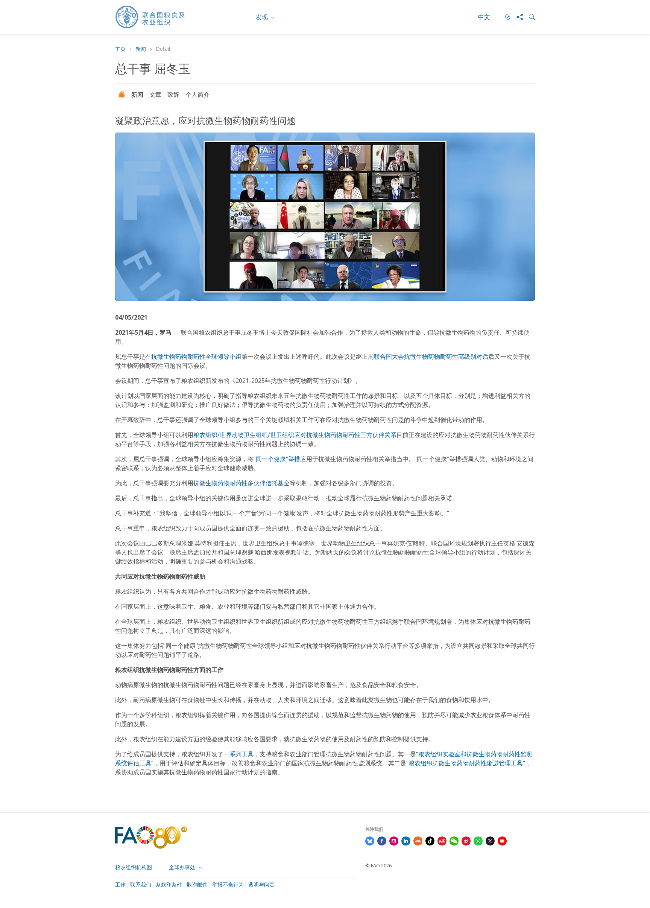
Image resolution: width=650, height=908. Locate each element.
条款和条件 (169, 884)
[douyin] (429, 840)
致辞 (173, 94)
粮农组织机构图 (133, 867)
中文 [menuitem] (485, 17)
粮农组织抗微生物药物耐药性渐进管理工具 (466, 763)
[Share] (517, 17)
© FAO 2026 (378, 865)
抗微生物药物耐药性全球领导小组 (196, 356)
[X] (490, 840)
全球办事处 (183, 867)
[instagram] (393, 840)
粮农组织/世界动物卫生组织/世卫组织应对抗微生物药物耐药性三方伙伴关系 (294, 435)
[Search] (529, 17)
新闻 (140, 49)
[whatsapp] (478, 840)
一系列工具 (238, 754)
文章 (155, 94)
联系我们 (140, 884)
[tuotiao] (441, 840)
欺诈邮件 (197, 884)
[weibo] (466, 840)
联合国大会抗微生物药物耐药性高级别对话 (431, 356)
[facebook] (381, 840)
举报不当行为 (228, 884)
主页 (120, 49)
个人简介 (197, 94)
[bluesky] (369, 840)
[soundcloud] (417, 840)
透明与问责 (261, 884)
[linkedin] (405, 840)
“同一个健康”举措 (277, 459)
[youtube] (502, 840)
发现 (262, 17)
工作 (120, 884)
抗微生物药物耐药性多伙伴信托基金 (241, 483)
